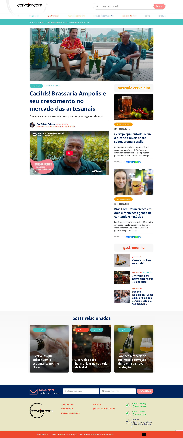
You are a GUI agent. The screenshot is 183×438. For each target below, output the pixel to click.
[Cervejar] (29, 5)
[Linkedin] (133, 162)
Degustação (34, 16)
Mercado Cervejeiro (76, 16)
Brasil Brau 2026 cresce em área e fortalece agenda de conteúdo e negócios (132, 213)
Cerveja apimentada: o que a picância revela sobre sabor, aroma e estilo (133, 138)
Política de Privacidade (104, 408)
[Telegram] (139, 162)
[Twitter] (130, 162)
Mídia (147, 16)
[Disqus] (70, 210)
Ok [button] (144, 434)
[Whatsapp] (136, 162)
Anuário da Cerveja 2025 (104, 16)
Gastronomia (53, 16)
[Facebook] (127, 162)
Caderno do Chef (129, 16)
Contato (162, 16)
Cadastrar (145, 391)
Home (19, 16)
